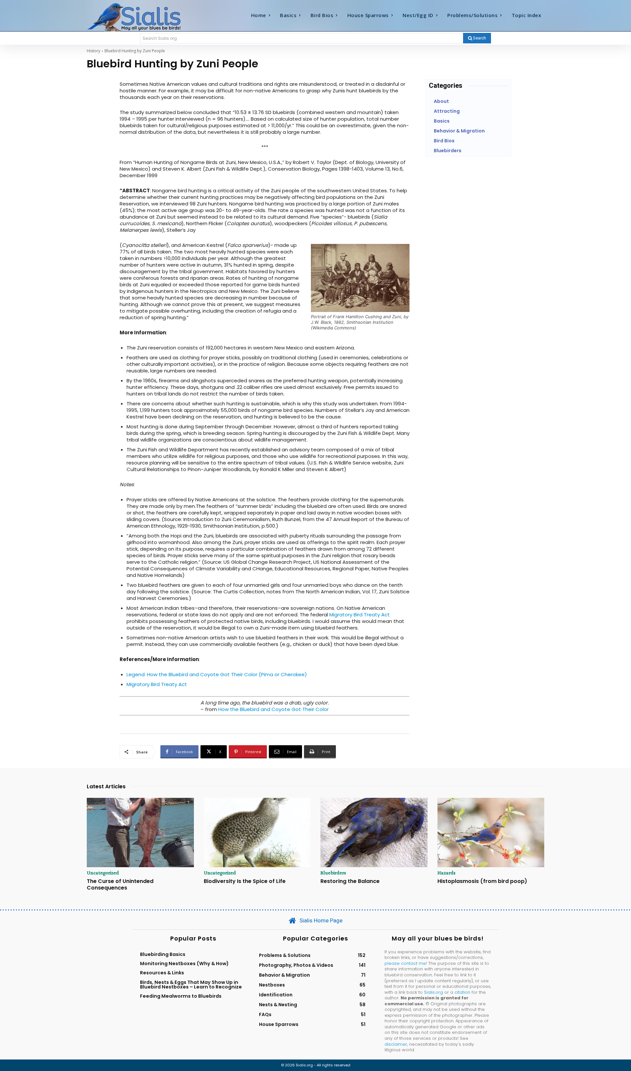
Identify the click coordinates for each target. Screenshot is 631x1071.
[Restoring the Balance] (374, 833)
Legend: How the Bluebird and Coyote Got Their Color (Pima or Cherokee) (217, 674)
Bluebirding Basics (162, 954)
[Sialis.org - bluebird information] (144, 17)
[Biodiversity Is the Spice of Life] (257, 833)
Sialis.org (433, 992)
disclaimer (396, 1044)
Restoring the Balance (350, 881)
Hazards (446, 872)
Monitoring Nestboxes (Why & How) (184, 963)
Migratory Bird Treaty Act (359, 614)
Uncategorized (103, 872)
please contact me (405, 963)
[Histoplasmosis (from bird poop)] (491, 833)
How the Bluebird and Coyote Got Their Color (273, 709)
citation (462, 992)
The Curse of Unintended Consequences (120, 884)
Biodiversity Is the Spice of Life (245, 881)
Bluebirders (333, 872)
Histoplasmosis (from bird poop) (482, 881)
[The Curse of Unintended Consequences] (140, 833)
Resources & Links (162, 972)
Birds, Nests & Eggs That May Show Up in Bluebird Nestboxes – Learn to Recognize (191, 984)
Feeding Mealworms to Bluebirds (181, 996)
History (93, 51)
